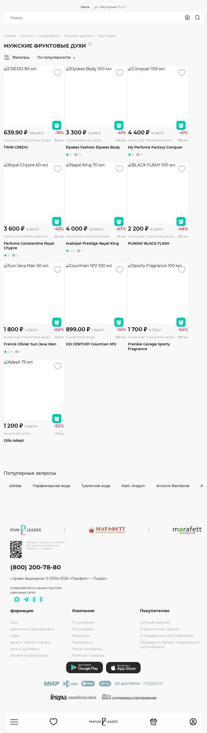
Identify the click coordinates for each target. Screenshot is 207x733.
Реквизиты (82, 642)
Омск (85, 7)
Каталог (12, 622)
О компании (83, 622)
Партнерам (82, 629)
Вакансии (81, 635)
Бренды (12, 635)
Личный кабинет (155, 622)
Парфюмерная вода (51, 486)
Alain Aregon (133, 486)
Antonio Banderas (172, 486)
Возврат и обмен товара (27, 642)
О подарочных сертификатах (166, 635)
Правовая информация (26, 655)
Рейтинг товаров (88, 655)
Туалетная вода (95, 486)
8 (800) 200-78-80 (33, 567)
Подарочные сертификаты (29, 629)
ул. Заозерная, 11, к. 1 (110, 7)
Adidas (15, 486)
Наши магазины (87, 649)
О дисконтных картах (159, 629)
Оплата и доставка (22, 649)
